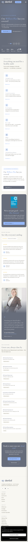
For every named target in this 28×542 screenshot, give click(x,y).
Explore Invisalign (8, 223)
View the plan (6, 31)
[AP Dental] (7, 2)
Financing (4, 520)
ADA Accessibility (5, 525)
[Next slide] (19, 44)
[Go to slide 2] (9, 43)
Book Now (18, 2)
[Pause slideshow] (16, 44)
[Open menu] (25, 2)
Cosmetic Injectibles (6, 512)
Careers (3, 501)
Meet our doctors (7, 336)
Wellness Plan (4, 518)
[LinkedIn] (8, 488)
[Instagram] (5, 488)
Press (3, 497)
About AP (3, 494)
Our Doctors (4, 495)
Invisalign (3, 508)
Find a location (14, 462)
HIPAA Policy (4, 521)
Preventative (4, 510)
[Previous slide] (14, 44)
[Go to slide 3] (11, 43)
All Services (4, 507)
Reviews (3, 499)
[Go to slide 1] (8, 43)
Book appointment (16, 31)
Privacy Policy (4, 523)
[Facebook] (3, 488)
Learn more (7, 187)
